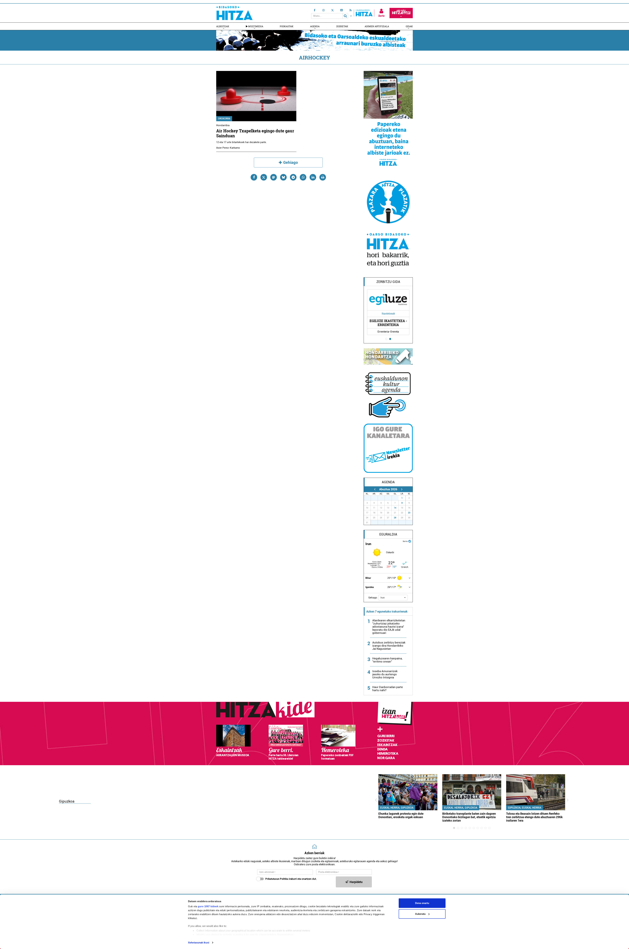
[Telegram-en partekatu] (293, 177)
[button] (393, 597)
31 (397, 498)
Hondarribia (222, 125)
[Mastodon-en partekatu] (273, 177)
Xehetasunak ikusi (198, 942)
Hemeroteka (387, 753)
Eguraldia (388, 534)
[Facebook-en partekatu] (254, 177)
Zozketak (342, 26)
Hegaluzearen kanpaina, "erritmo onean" (387, 660)
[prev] (375, 489)
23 (409, 513)
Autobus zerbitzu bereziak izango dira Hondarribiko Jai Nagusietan (388, 645)
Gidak (409, 26)
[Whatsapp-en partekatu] (303, 177)
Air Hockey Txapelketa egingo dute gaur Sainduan (255, 133)
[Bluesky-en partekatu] (283, 177)
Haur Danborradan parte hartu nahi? (387, 688)
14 (395, 508)
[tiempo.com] (409, 541)
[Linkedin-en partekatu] (313, 177)
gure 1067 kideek (208, 906)
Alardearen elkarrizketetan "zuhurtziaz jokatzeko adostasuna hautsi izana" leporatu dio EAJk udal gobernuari (388, 626)
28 (395, 518)
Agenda (315, 26)
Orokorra (224, 118)
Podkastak (286, 26)
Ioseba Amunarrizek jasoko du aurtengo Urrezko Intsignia (385, 674)
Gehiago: (373, 597)
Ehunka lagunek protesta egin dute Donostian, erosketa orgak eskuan (400, 815)
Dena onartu (422, 903)
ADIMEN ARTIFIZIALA (377, 26)
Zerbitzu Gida (388, 282)
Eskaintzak (387, 745)
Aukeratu (420, 913)
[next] (402, 489)
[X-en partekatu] (263, 177)
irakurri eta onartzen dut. (291, 878)
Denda (382, 749)
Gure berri (385, 736)
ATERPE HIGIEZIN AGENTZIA (388, 323)
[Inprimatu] (322, 177)
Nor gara (386, 758)
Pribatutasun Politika (276, 878)
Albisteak (222, 26)
